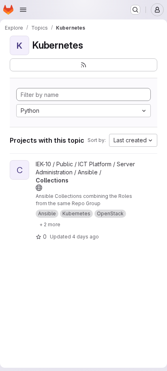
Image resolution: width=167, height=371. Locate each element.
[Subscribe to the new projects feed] (83, 64)
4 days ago (85, 237)
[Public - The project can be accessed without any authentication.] (39, 187)
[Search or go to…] (135, 10)
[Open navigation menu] (23, 9)
